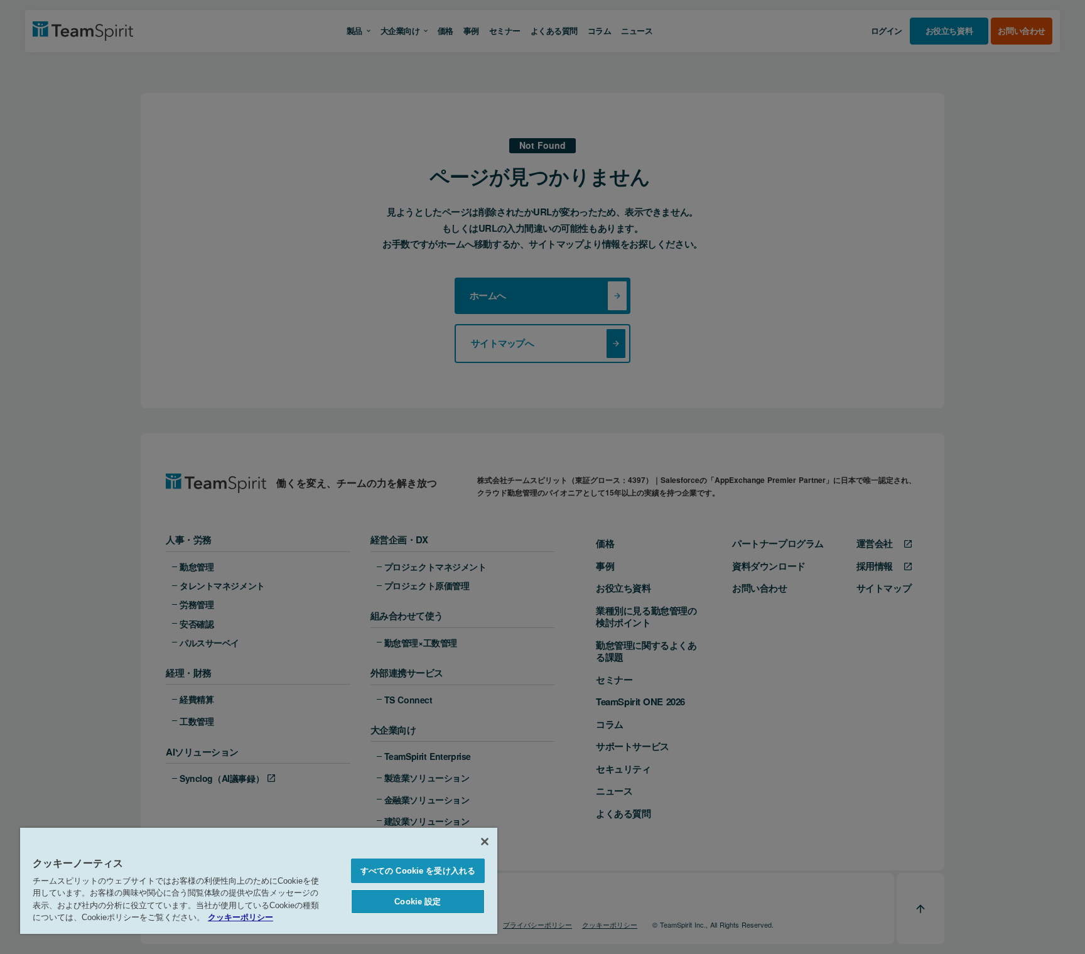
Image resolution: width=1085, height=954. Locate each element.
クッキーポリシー (240, 917)
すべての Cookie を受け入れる (417, 870)
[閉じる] (485, 841)
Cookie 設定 (417, 901)
